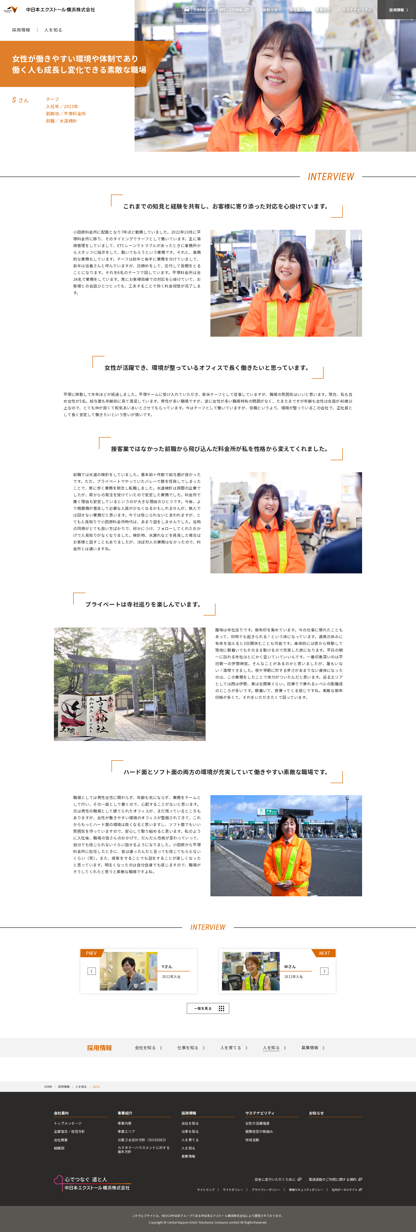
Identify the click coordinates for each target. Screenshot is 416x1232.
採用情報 (21, 29)
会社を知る (145, 1047)
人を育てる (230, 1047)
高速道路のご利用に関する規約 (332, 1179)
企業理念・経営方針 (69, 1131)
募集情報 (309, 1047)
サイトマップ (205, 1189)
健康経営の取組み (259, 1131)
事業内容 (125, 1123)
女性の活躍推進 (257, 1123)
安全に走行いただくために (275, 1179)
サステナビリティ (260, 1113)
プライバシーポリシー (266, 1189)
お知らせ (316, 1113)
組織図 (59, 1148)
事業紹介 (125, 1113)
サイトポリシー (233, 1189)
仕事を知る (188, 1047)
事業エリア (126, 1131)
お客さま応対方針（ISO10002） (143, 1140)
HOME (48, 1086)
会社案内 (61, 1113)
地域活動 (252, 1140)
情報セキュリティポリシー (306, 1189)
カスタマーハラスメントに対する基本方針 (144, 1150)
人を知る (53, 29)
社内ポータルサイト (345, 1189)
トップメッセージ (68, 1123)
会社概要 (61, 1140)
